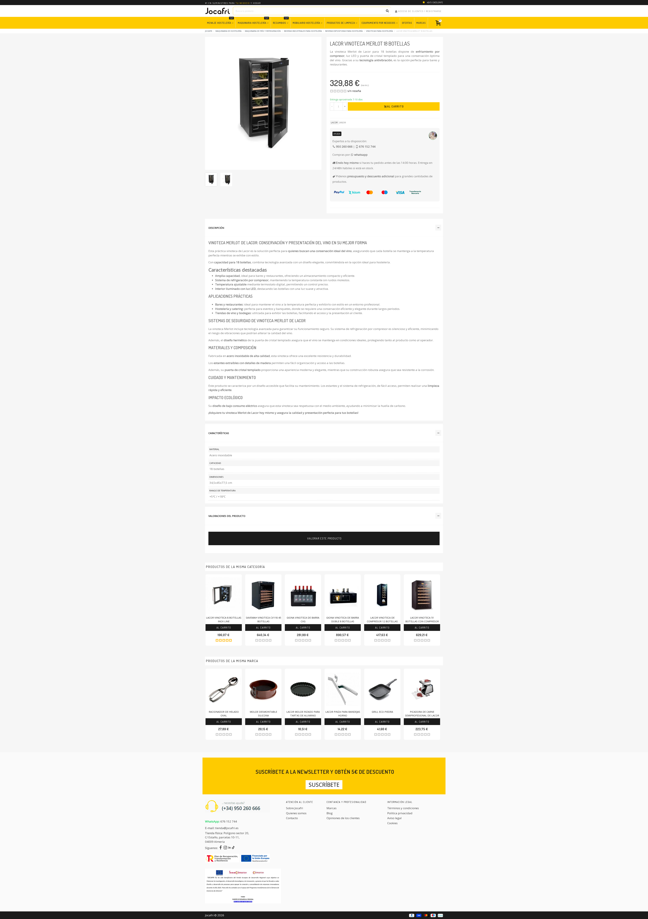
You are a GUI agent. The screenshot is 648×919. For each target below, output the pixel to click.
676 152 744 (228, 821)
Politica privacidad (399, 813)
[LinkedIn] (229, 848)
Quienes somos (296, 813)
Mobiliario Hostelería (306, 22)
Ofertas (407, 22)
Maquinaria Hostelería (253, 21)
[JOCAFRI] (217, 11)
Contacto (292, 818)
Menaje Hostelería (220, 21)
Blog (330, 813)
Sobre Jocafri (294, 808)
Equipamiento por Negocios (378, 22)
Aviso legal (394, 818)
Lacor (334, 122)
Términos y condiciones (403, 808)
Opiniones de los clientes (343, 818)
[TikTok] (233, 848)
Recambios (280, 21)
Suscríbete (324, 784)
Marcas (421, 22)
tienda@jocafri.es (226, 828)
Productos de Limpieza (341, 22)
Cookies (392, 823)
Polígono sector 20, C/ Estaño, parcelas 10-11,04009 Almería (227, 837)
